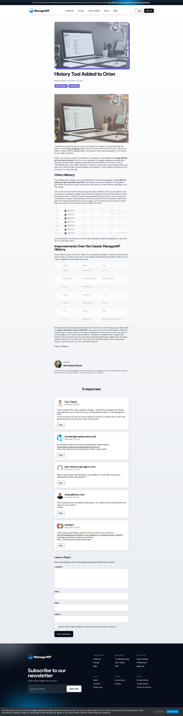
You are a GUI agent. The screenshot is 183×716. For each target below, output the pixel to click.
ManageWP (73, 371)
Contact (97, 683)
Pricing (81, 10)
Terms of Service (144, 687)
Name (57, 591)
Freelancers (142, 662)
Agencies (141, 666)
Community (120, 680)
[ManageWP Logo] (59, 656)
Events (118, 683)
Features (69, 10)
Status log (97, 687)
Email (57, 603)
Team (95, 680)
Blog (115, 10)
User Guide (119, 662)
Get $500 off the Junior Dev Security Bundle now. (129, 2)
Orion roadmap (73, 148)
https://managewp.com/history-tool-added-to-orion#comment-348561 (89, 535)
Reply (61, 425)
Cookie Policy (142, 683)
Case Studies (94, 10)
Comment (58, 567)
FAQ (116, 666)
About (106, 10)
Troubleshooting (122, 659)
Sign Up (149, 11)
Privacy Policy (142, 680)
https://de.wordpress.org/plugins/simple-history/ (78, 447)
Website (57, 614)
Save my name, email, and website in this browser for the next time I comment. (87, 627)
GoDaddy (99, 371)
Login (139, 11)
